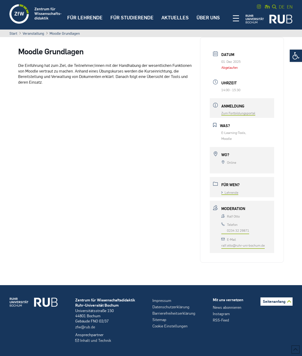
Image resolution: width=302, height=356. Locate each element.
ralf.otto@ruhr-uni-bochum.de (243, 245)
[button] (296, 56)
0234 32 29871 (238, 230)
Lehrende (231, 192)
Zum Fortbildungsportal (238, 113)
